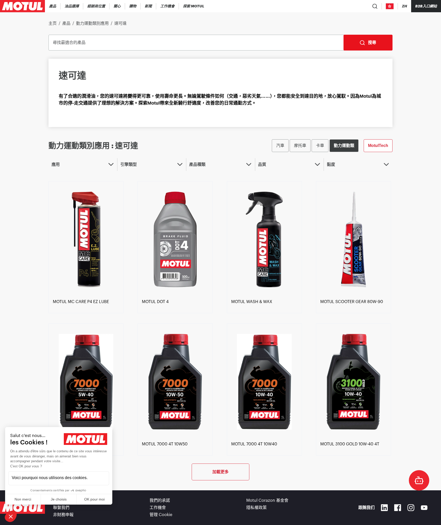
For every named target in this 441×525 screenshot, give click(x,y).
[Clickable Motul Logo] (22, 6)
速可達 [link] (120, 23)
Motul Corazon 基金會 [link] (267, 500)
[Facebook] (397, 507)
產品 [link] (66, 23)
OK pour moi (94, 499)
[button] (11, 516)
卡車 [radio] (320, 145)
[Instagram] (410, 507)
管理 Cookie (161, 515)
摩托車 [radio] (300, 145)
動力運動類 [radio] (344, 145)
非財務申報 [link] (63, 515)
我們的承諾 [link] (160, 500)
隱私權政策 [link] (256, 508)
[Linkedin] (384, 507)
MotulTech (378, 145)
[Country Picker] (390, 6)
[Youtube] (424, 507)
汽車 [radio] (280, 145)
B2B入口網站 (426, 6)
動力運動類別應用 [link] (92, 23)
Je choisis (59, 499)
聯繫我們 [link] (61, 508)
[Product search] (375, 6)
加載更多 (220, 472)
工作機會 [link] (158, 508)
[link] (117, 6)
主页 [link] (52, 23)
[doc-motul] (419, 480)
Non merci (23, 499)
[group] (332, 145)
